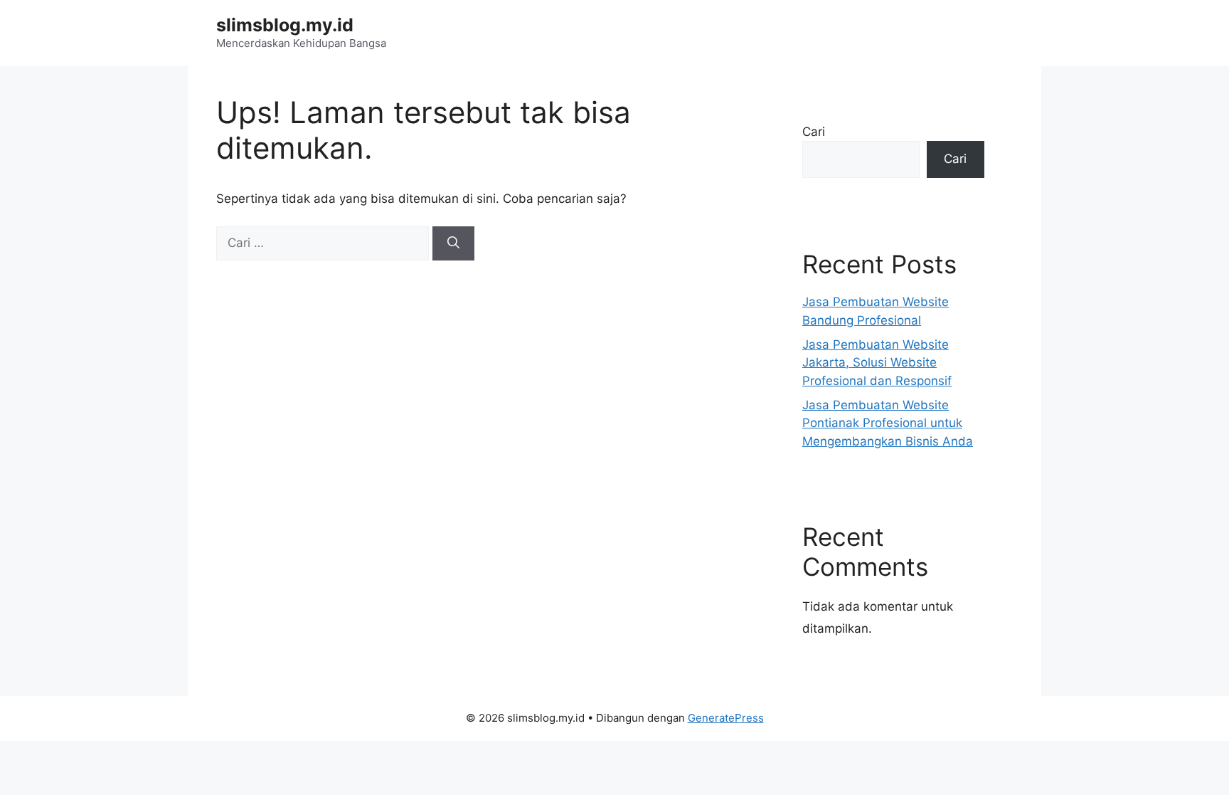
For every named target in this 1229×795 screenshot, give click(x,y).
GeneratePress (726, 718)
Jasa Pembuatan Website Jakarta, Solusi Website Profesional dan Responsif (877, 362)
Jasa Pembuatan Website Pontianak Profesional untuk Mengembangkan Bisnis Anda (887, 423)
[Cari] (453, 243)
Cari (813, 132)
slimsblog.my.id (284, 25)
